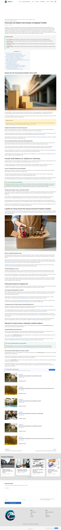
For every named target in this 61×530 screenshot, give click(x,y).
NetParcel (18, 186)
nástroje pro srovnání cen (11, 262)
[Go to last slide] (2, 468)
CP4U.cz (4, 473)
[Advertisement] (30, 9)
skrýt (19, 51)
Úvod (20, 1)
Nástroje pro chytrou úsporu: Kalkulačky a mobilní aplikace (15, 66)
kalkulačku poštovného (30, 345)
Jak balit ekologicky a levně (11, 62)
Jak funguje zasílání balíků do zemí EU (12, 64)
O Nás (48, 1)
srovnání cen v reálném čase (10, 124)
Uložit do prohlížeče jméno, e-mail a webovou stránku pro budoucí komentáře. (47, 499)
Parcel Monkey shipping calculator (32, 177)
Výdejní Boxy (42, 1)
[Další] (58, 468)
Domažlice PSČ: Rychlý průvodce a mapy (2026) (13, 450)
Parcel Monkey (17, 153)
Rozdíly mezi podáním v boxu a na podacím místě (14, 58)
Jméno (6, 499)
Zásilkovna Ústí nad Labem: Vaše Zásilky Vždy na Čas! (7, 471)
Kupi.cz (43, 134)
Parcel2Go (20, 178)
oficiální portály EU (25, 264)
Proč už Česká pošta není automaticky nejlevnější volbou (15, 55)
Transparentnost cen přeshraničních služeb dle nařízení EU (16, 65)
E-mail (24, 499)
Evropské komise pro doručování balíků (40, 311)
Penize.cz (44, 129)
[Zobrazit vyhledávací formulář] (55, 2)
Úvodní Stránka (33, 512)
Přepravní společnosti (49, 512)
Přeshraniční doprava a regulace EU (11, 63)
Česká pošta (28, 339)
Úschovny (37, 1)
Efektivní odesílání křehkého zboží (12, 61)
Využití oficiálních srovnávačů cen (12, 67)
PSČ (33, 1)
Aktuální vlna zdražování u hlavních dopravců (14, 54)
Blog (31, 513)
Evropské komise (52, 150)
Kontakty (51, 1)
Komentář (7, 488)
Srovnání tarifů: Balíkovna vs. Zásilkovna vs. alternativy (14, 56)
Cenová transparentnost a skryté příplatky (13, 57)
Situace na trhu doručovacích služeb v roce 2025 (13, 53)
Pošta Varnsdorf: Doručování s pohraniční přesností (53, 471)
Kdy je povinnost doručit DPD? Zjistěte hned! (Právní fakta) (46, 450)
